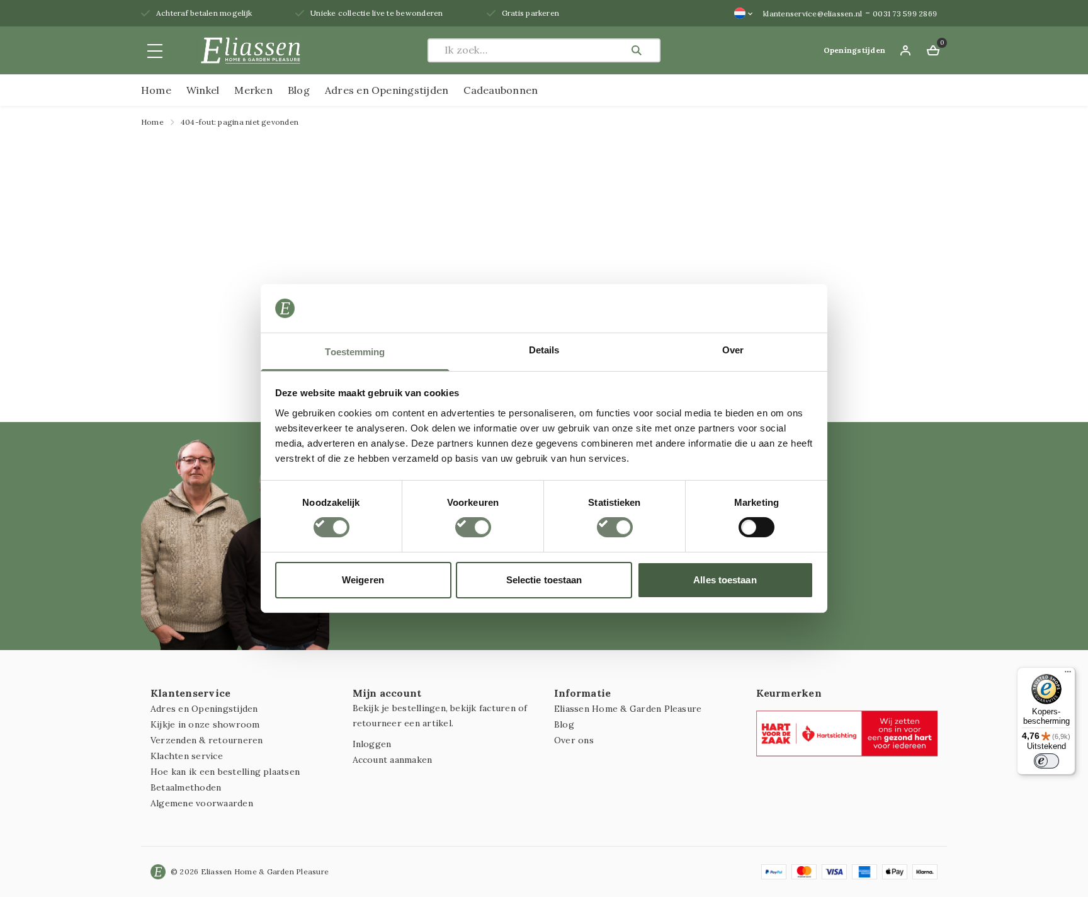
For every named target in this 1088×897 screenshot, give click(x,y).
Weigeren (363, 579)
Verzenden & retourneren (206, 740)
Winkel (202, 90)
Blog (299, 90)
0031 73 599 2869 (905, 13)
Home (156, 90)
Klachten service (186, 756)
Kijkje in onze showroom (205, 724)
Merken (253, 90)
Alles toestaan (724, 579)
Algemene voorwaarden (201, 803)
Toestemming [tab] (355, 351)
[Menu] (1067, 674)
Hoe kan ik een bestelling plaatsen (225, 771)
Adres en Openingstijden (387, 90)
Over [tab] (733, 350)
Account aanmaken (393, 759)
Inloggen (372, 744)
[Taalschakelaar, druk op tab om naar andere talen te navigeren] (743, 13)
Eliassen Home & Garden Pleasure (627, 708)
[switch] (473, 527)
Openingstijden (854, 50)
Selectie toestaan (544, 579)
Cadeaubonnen (500, 90)
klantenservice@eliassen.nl (812, 13)
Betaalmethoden (185, 787)
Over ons (574, 740)
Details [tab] (544, 350)
